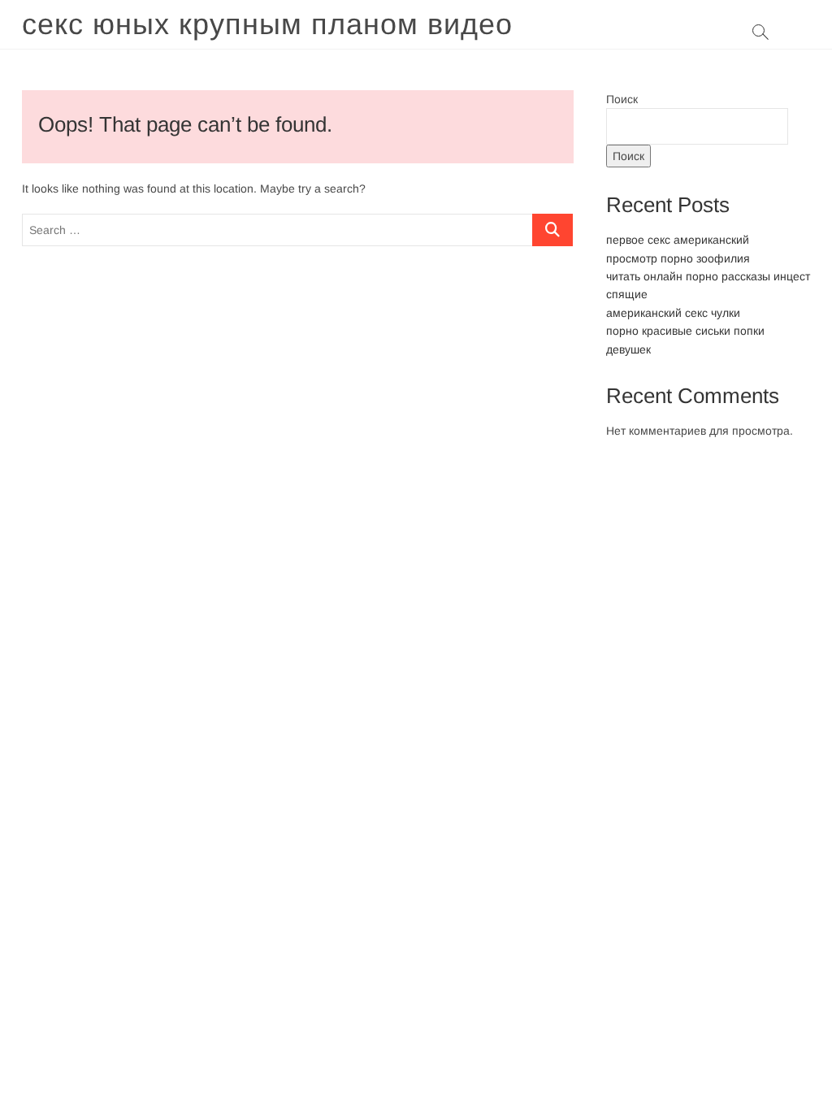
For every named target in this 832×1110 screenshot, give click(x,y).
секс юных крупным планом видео (267, 24)
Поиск (622, 99)
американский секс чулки (673, 312)
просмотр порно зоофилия (678, 258)
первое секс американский (677, 239)
